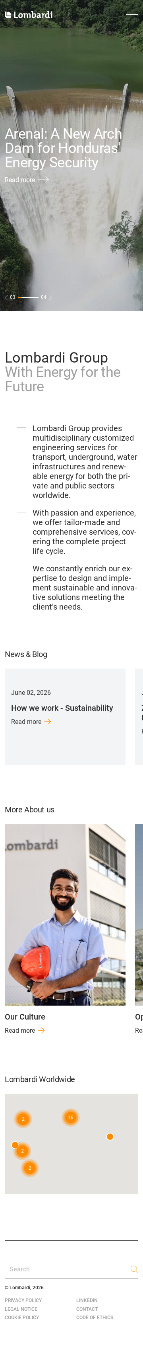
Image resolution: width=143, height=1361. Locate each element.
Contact (87, 1309)
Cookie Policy (22, 1317)
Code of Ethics (94, 1317)
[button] (71, 1117)
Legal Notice (21, 1309)
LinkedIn (87, 1300)
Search (20, 1269)
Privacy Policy (23, 1300)
